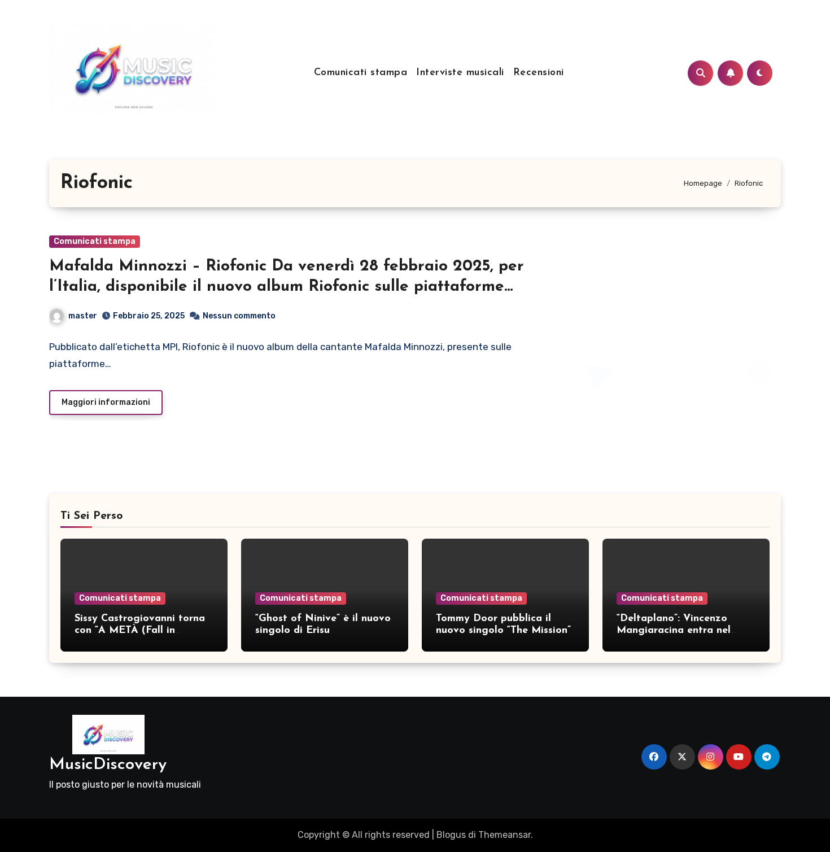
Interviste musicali (460, 73)
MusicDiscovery (108, 765)
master (82, 316)
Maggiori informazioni (106, 402)
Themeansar (504, 834)
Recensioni (538, 73)
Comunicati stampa (361, 73)
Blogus (451, 834)
